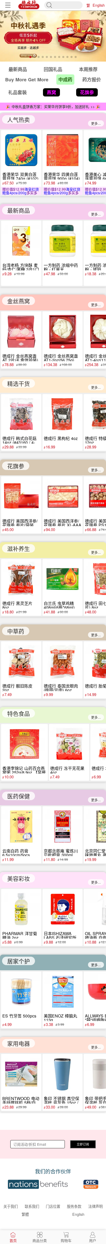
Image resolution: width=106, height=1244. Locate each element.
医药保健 (18, 796)
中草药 (15, 631)
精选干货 (18, 383)
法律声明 (95, 1206)
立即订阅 (83, 1144)
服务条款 (74, 1206)
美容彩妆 (18, 878)
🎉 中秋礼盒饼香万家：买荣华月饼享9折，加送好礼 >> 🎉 (53, 106)
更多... (96, 123)
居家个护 (18, 961)
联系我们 (32, 1206)
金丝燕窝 (18, 301)
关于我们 (10, 1206)
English (99, 5)
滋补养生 (18, 548)
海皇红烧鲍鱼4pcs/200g (20, 191)
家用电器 (18, 1043)
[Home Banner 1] (53, 36)
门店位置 (53, 1206)
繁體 (88, 5)
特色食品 (18, 713)
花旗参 (15, 466)
